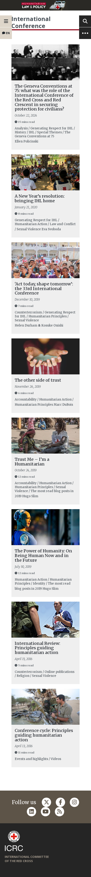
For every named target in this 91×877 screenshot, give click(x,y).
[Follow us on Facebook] (60, 802)
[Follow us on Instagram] (74, 802)
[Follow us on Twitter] (46, 802)
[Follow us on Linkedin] (31, 811)
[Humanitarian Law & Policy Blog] (45, 5)
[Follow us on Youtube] (45, 811)
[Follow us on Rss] (59, 811)
